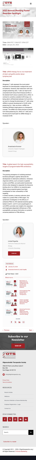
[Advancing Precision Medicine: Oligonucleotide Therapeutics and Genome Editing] (11, 312)
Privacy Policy (6, 380)
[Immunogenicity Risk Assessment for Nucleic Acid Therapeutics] (11, 293)
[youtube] (20, 419)
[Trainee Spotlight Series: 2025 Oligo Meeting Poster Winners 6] (11, 302)
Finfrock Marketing (21, 451)
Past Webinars (9, 263)
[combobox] (15, 432)
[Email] (23, 322)
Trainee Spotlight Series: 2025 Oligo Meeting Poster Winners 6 (24, 301)
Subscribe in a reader (9, 441)
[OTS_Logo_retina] (7, 2)
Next (30, 330)
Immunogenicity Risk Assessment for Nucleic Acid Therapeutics (25, 292)
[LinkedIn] (19, 322)
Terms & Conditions (7, 382)
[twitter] (10, 419)
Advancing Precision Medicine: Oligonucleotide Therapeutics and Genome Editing (25, 312)
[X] (15, 322)
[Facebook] (11, 322)
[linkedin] (26, 419)
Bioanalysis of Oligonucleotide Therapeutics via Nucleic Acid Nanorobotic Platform (24, 284)
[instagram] (15, 419)
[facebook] (5, 419)
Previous (6, 330)
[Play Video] (18, 57)
